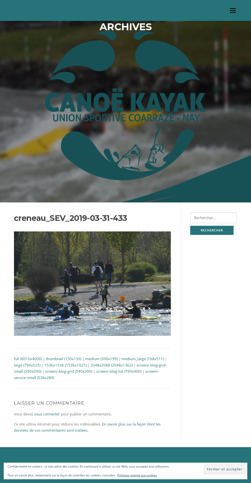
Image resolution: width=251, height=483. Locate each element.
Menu (232, 10)
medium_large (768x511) (143, 358)
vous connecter (47, 414)
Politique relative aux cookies (137, 475)
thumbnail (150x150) (63, 358)
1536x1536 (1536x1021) (65, 365)
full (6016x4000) (28, 358)
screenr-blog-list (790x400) (118, 371)
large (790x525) (27, 365)
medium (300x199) (101, 358)
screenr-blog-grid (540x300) (68, 371)
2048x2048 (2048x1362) (111, 365)
